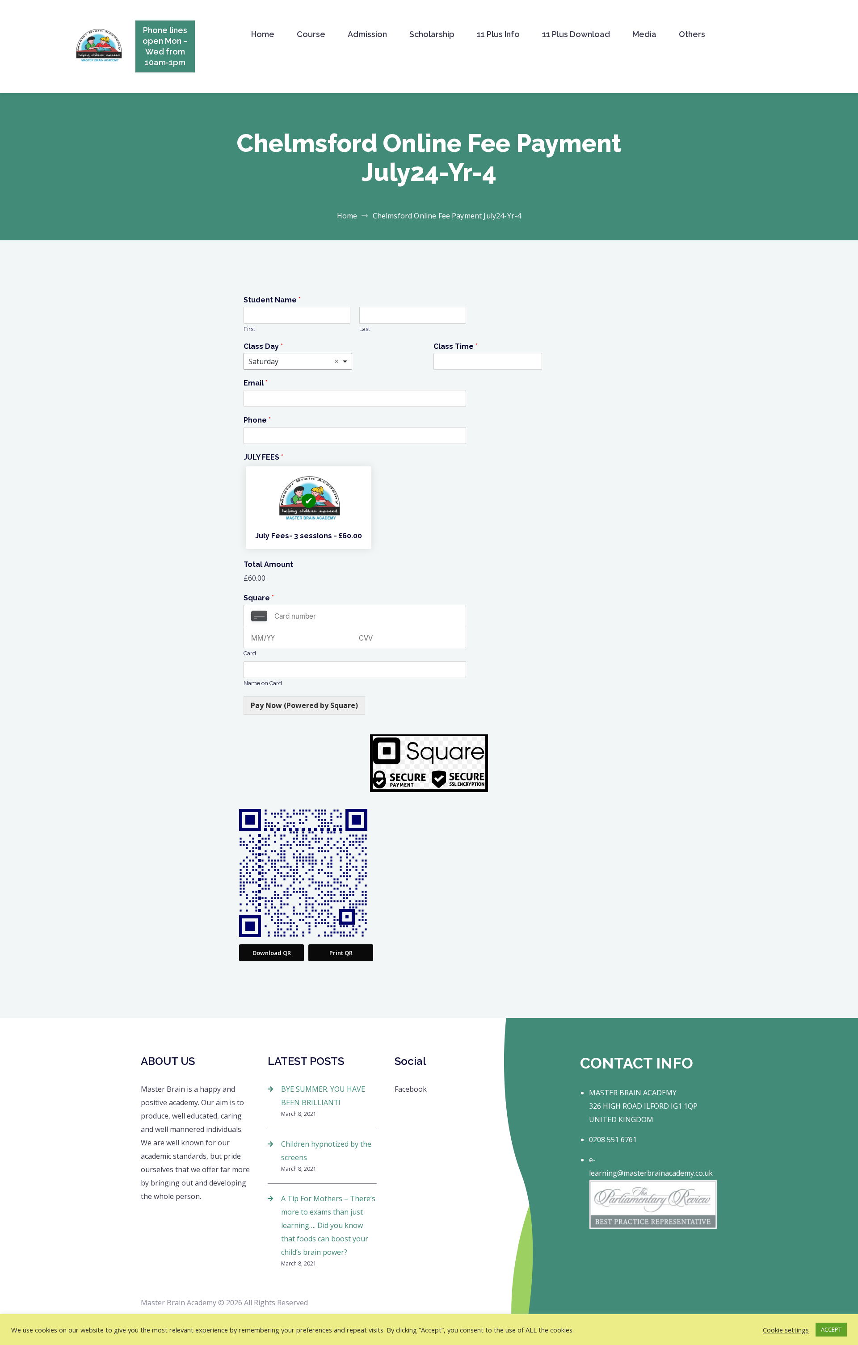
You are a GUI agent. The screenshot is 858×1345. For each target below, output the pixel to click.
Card (250, 653)
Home (262, 34)
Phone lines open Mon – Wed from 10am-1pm (165, 46)
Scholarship (431, 34)
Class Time (455, 346)
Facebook (411, 1089)
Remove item (336, 361)
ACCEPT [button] (831, 1329)
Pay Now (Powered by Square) (304, 705)
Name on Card (263, 683)
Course (311, 34)
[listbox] (298, 361)
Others (692, 34)
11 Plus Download (576, 34)
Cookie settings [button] (786, 1330)
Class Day (263, 346)
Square (259, 598)
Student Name (272, 300)
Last (364, 329)
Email (256, 383)
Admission (367, 34)
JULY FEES (263, 457)
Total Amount (268, 564)
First (249, 329)
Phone (257, 420)
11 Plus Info (498, 34)
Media (644, 34)
